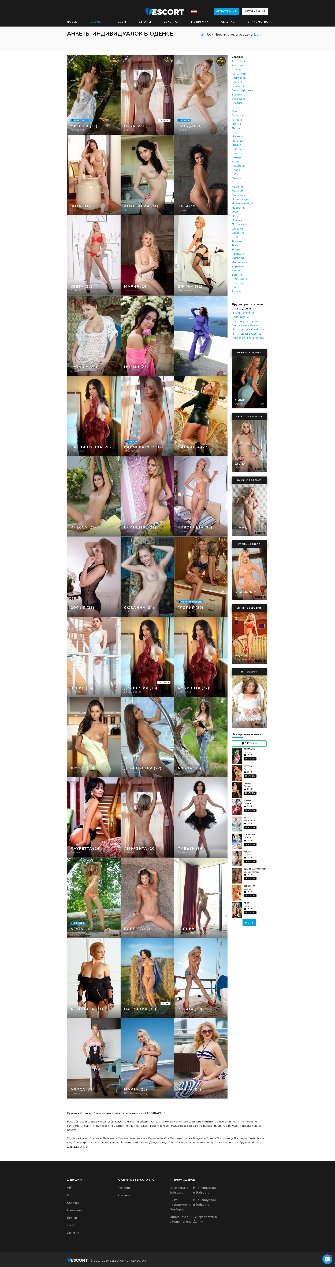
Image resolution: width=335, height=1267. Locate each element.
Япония (236, 291)
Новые (72, 22)
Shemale (73, 1203)
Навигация (75, 1210)
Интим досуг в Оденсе (246, 334)
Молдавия (238, 195)
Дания (259, 34)
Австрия (237, 65)
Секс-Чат (171, 22)
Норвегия (238, 208)
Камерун (237, 153)
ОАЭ (235, 212)
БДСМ (121, 22)
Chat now (250, 759)
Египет (236, 132)
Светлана (249, 749)
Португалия (239, 224)
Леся (246, 903)
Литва (236, 182)
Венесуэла (238, 99)
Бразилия (238, 86)
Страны (145, 22)
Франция (238, 254)
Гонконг (237, 120)
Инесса (248, 851)
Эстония (237, 275)
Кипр (235, 162)
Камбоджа (238, 149)
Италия (236, 145)
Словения (238, 233)
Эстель (248, 766)
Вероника (249, 886)
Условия (124, 1188)
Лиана (247, 783)
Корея (236, 170)
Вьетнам (237, 103)
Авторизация (254, 11)
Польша (237, 220)
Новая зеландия (242, 203)
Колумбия (238, 166)
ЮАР (235, 287)
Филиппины (240, 258)
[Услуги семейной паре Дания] (147, 175)
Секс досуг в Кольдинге (247, 321)
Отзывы (124, 1195)
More (249, 922)
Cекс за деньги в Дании (248, 338)
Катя (246, 817)
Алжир (236, 69)
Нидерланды (240, 199)
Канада (236, 157)
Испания (237, 136)
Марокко (238, 187)
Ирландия (238, 141)
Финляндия (239, 262)
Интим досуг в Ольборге (248, 329)
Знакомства (258, 22)
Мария (247, 800)
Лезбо (71, 1225)
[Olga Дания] (147, 95)
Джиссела (250, 834)
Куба (235, 174)
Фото (71, 1195)
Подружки (200, 22)
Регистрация (226, 11)
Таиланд (237, 241)
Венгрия (237, 95)
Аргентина (239, 74)
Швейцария (240, 279)
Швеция (237, 283)
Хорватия (238, 266)
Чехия (236, 270)
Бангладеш (239, 78)
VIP (69, 1188)
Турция (236, 250)
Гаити (235, 107)
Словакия (238, 229)
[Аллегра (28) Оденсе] (94, 95)
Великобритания (243, 90)
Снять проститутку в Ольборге (180, 1204)
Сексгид (228, 22)
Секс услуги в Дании (245, 325)
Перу (235, 216)
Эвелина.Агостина (255, 868)
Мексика (237, 191)
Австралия (238, 61)
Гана (234, 111)
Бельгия (237, 82)
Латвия (236, 178)
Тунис (235, 245)
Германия (238, 115)
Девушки (97, 22)
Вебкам (72, 1218)
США (235, 237)
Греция (236, 124)
